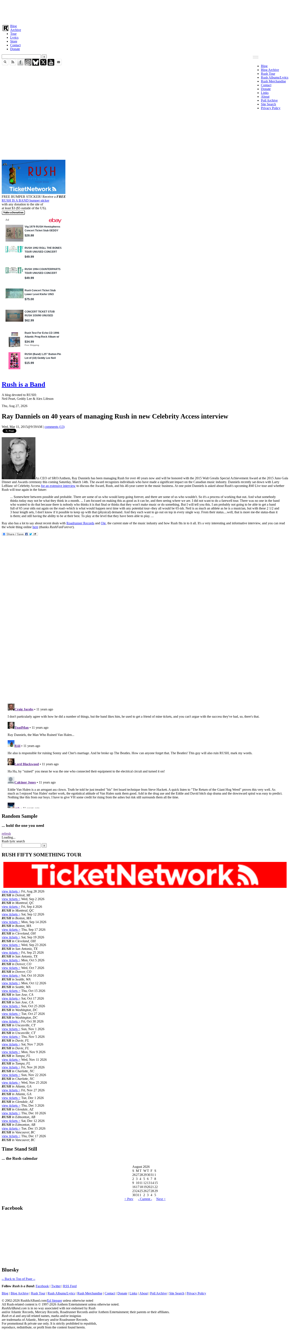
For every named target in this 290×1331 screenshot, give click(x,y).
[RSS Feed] (12, 64)
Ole (103, 523)
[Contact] (58, 64)
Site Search (268, 104)
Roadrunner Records (80, 523)
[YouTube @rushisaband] (51, 64)
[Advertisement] (129, 11)
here (35, 527)
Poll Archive (269, 100)
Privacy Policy (270, 108)
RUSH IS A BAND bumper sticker (25, 200)
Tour (13, 33)
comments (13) (55, 427)
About (265, 96)
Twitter (56, 1286)
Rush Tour (268, 73)
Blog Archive (270, 70)
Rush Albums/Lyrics (274, 77)
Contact (15, 45)
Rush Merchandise (273, 81)
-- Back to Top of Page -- (18, 1279)
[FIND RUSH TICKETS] (33, 193)
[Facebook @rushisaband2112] (20, 64)
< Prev (128, 1199)
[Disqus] (145, 644)
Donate (15, 49)
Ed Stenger (54, 1300)
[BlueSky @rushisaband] (35, 64)
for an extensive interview (58, 486)
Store (13, 41)
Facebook (42, 1286)
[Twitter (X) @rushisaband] (43, 64)
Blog (13, 26)
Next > (161, 1199)
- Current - (145, 1199)
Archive (15, 30)
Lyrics (14, 37)
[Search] (5, 64)
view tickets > (11, 891)
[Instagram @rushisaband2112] (28, 64)
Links (265, 93)
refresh (6, 833)
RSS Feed (70, 1286)
